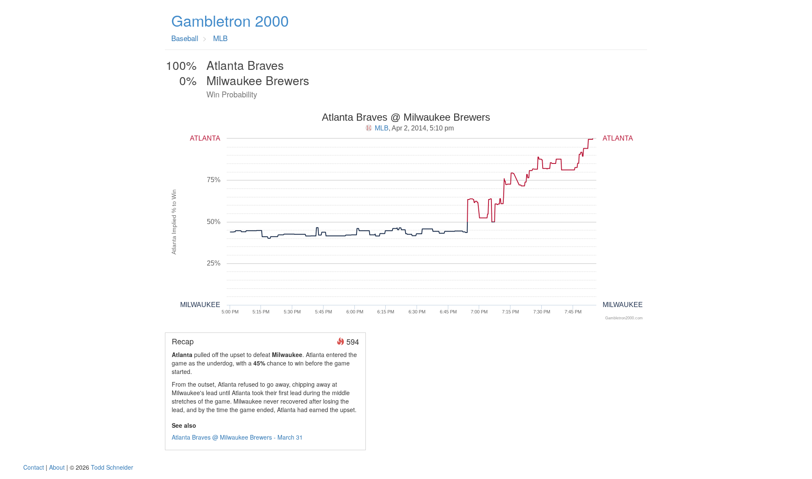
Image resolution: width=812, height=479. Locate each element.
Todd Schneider (112, 467)
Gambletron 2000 (230, 20)
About (57, 467)
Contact (33, 467)
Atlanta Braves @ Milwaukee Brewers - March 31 (237, 437)
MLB (382, 128)
